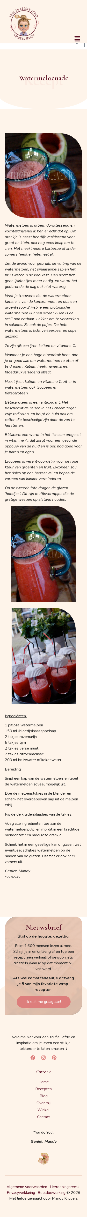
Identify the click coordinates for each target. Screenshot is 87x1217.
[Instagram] (43, 1057)
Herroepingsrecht (64, 1187)
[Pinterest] (54, 1057)
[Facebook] (32, 1057)
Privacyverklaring (21, 1192)
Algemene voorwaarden (27, 1187)
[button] (77, 39)
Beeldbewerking (51, 1192)
